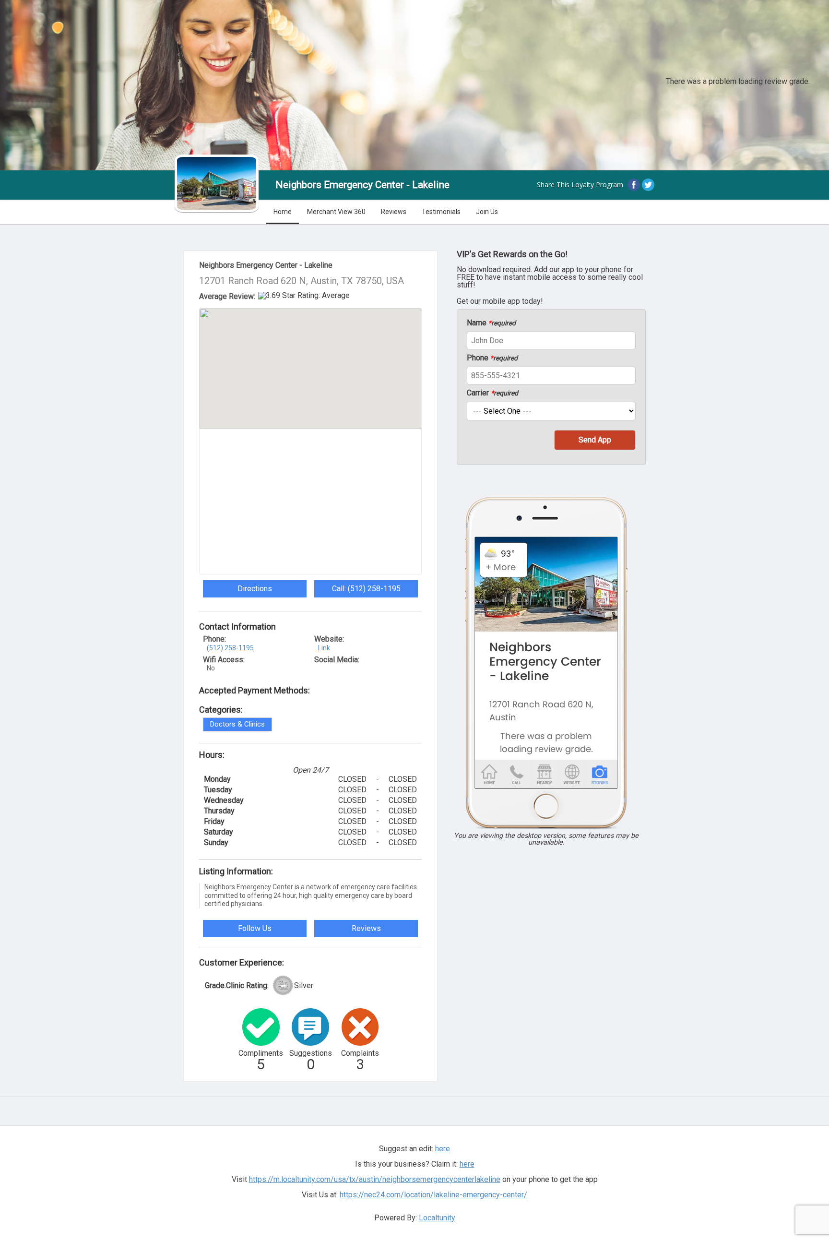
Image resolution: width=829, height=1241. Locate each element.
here (467, 1164)
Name (491, 323)
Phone (492, 358)
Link (324, 648)
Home (282, 211)
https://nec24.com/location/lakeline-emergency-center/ (433, 1194)
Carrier (492, 393)
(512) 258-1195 (230, 648)
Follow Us (255, 928)
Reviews (393, 211)
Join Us (487, 211)
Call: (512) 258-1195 (366, 588)
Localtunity (437, 1217)
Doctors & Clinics (237, 724)
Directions (254, 588)
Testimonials (441, 211)
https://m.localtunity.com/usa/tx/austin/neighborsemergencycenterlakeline (374, 1179)
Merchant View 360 (336, 211)
